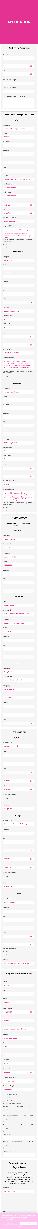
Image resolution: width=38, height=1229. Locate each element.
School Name (7, 742)
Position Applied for (10, 1077)
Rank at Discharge (9, 79)
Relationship (7, 544)
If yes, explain (7, 1151)
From (4, 62)
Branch (5, 54)
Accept (28, 1223)
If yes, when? (7, 1134)
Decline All (10, 1223)
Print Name (7, 1188)
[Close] (35, 1215)
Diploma (6, 805)
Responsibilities (8, 226)
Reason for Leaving (9, 217)
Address (6, 150)
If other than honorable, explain (14, 96)
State (5, 167)
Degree (5, 883)
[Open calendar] (31, 66)
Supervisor (6, 141)
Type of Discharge (9, 87)
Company (6, 125)
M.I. (4, 990)
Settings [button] (19, 1226)
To (4, 70)
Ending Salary (7, 192)
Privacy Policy (10, 1219)
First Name (6, 981)
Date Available (9, 1069)
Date (5, 1211)
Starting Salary (8, 184)
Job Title (6, 176)
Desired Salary (8, 1086)
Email (5, 1025)
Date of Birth (8, 1008)
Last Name (6, 998)
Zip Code (6, 1060)
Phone (5, 133)
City (4, 158)
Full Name (6, 535)
